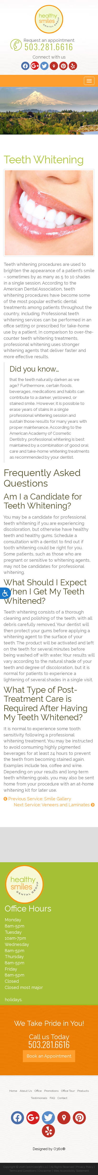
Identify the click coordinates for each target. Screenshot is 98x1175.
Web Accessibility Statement (71, 1170)
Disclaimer (44, 1170)
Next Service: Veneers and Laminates (52, 804)
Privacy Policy (84, 1167)
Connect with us (49, 57)
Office (38, 1091)
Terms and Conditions (22, 1170)
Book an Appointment (49, 1056)
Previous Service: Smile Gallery (39, 798)
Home (13, 1091)
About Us (26, 1091)
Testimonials (39, 1098)
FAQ (52, 1098)
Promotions (51, 1091)
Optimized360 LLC (36, 1167)
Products (83, 1091)
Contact (62, 1098)
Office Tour (68, 1091)
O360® (59, 1149)
